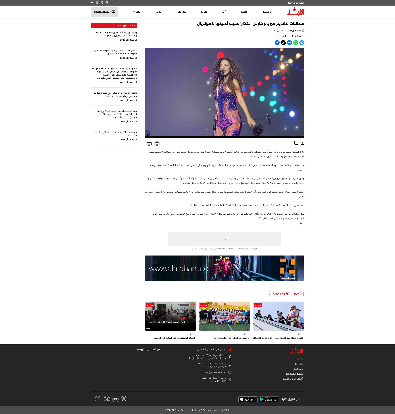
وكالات (293, 36)
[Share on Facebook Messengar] (289, 42)
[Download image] (147, 135)
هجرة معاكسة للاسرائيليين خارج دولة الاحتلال (278, 338)
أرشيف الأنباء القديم (293, 378)
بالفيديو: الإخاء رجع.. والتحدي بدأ (231, 338)
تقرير (299, 334)
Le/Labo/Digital (223, 410)
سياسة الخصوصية (294, 373)
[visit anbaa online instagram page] (124, 399)
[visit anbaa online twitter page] (106, 399)
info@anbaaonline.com (216, 372)
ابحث (138, 11)
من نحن (299, 359)
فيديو (204, 11)
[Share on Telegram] (301, 42)
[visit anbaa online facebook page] (98, 399)
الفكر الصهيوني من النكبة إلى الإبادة (174, 338)
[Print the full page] (156, 143)
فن (300, 36)
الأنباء (283, 36)
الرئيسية (267, 11)
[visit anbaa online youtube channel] (115, 399)
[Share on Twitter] (283, 42)
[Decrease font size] (296, 143)
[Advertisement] (224, 239)
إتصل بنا (299, 363)
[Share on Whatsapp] (295, 42)
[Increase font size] (302, 143)
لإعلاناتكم (298, 368)
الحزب (159, 11)
